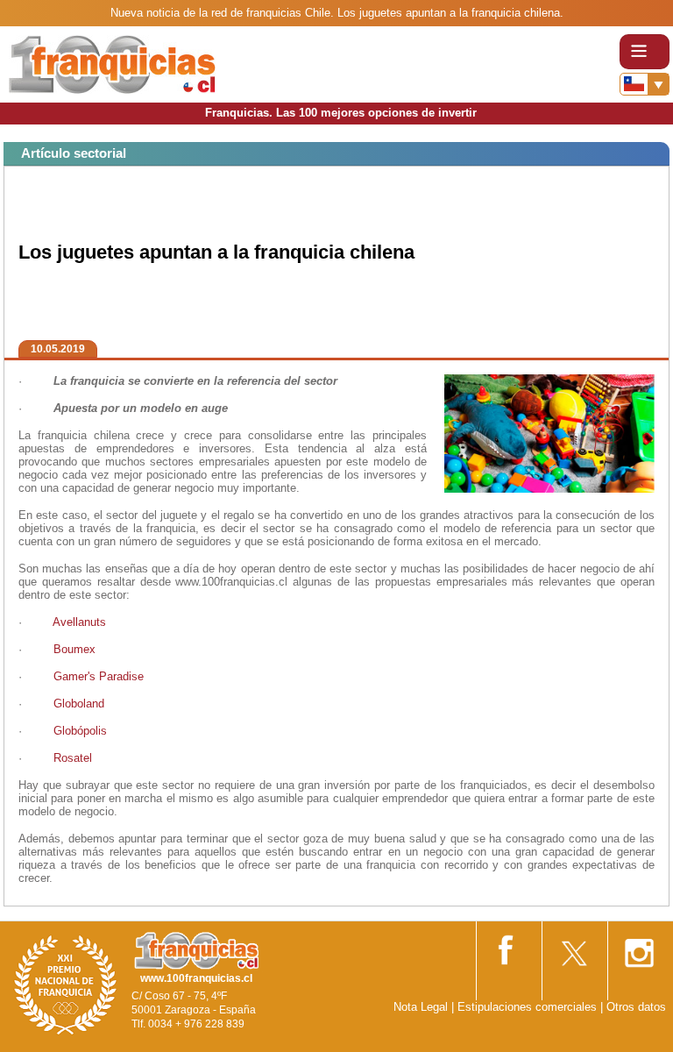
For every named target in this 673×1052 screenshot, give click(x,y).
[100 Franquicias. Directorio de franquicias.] (112, 63)
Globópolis (80, 730)
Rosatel (74, 757)
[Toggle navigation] (644, 51)
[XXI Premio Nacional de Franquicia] (65, 984)
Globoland (78, 703)
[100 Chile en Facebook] (507, 946)
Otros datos (636, 1006)
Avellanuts (79, 622)
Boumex (74, 649)
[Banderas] (644, 84)
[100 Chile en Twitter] (573, 947)
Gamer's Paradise (98, 676)
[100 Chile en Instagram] (638, 947)
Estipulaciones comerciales (528, 1006)
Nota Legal (420, 1006)
